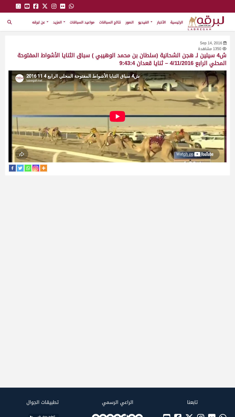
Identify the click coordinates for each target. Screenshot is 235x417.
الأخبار (161, 22)
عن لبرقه (39, 22)
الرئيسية (176, 22)
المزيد (58, 22)
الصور (130, 22)
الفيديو (144, 22)
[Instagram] (35, 168)
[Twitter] (20, 168)
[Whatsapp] (28, 168)
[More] (43, 168)
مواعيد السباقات (82, 22)
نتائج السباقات (110, 22)
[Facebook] (12, 168)
